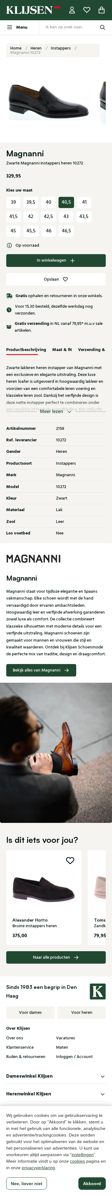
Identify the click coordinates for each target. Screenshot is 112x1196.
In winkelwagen (51, 260)
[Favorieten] (86, 10)
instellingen (83, 1154)
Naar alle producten (51, 957)
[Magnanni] (56, 558)
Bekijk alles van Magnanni (36, 670)
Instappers (61, 48)
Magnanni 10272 (25, 53)
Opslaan (51, 279)
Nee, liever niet (26, 1183)
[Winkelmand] (101, 10)
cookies (77, 1161)
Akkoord (92, 1183)
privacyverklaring (38, 1167)
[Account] (72, 10)
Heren (36, 48)
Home (16, 48)
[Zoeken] (102, 27)
